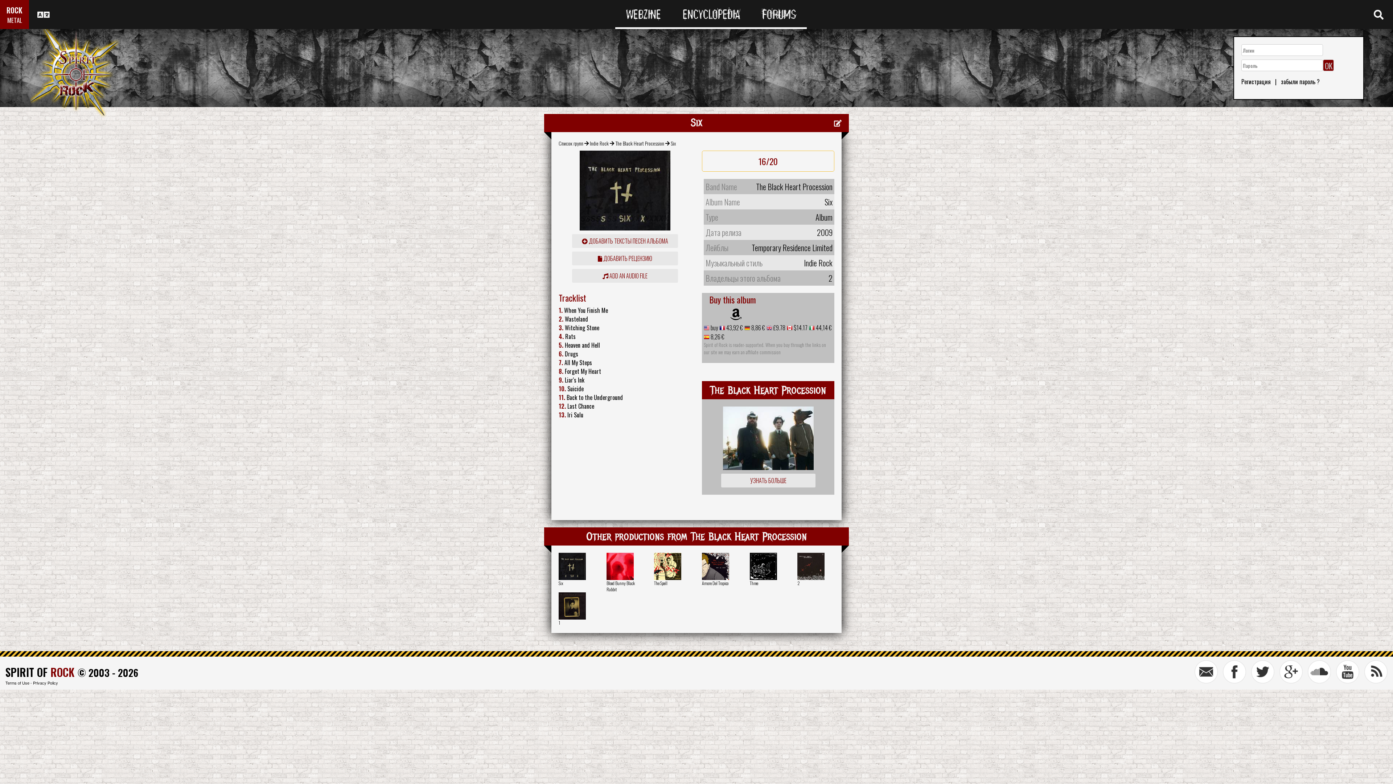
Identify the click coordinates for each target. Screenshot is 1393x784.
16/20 (768, 161)
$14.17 (800, 327)
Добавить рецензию (627, 258)
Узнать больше (768, 480)
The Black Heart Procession (640, 143)
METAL (14, 20)
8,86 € (757, 327)
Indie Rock (599, 143)
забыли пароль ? (1300, 81)
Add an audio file (628, 275)
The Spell (660, 583)
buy (714, 327)
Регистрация (1256, 81)
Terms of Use (17, 683)
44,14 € (823, 327)
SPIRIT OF (39, 672)
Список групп (571, 143)
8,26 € (717, 336)
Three (754, 583)
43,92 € (734, 327)
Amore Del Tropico (715, 583)
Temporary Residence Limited (792, 247)
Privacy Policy (45, 683)
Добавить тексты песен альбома (628, 241)
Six (561, 583)
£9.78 (778, 327)
